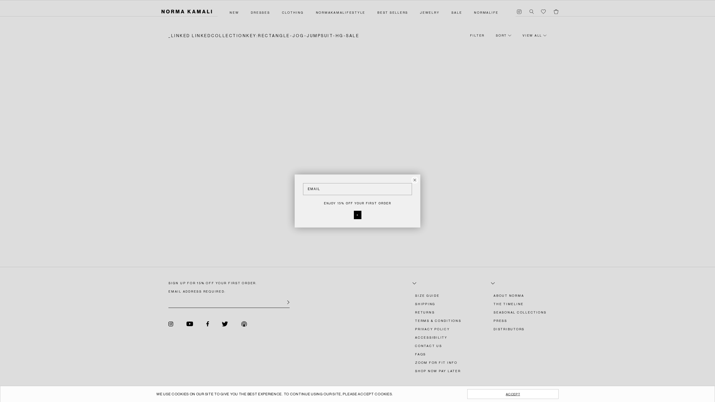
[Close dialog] (415, 180)
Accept (513, 394)
